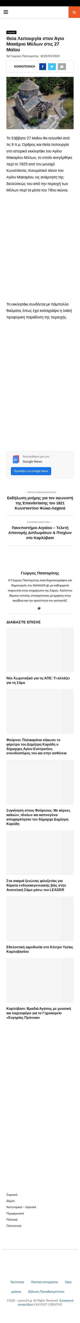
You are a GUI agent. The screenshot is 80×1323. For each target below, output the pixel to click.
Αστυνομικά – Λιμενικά (21, 1207)
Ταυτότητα (17, 1282)
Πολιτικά (11, 1219)
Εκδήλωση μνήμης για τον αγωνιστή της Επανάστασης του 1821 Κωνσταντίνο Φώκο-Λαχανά (40, 503)
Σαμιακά (11, 32)
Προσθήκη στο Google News (31, 471)
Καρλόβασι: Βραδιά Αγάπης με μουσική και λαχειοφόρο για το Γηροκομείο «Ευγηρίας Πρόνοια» (38, 1013)
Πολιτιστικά (13, 1225)
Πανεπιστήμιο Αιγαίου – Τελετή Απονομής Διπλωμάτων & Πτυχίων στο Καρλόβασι (40, 533)
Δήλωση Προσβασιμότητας (46, 1291)
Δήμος (10, 1200)
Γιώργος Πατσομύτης (24, 56)
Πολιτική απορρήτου (44, 1282)
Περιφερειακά (15, 1213)
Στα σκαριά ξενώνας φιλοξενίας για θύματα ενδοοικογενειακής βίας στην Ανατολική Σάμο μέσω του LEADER (36, 885)
